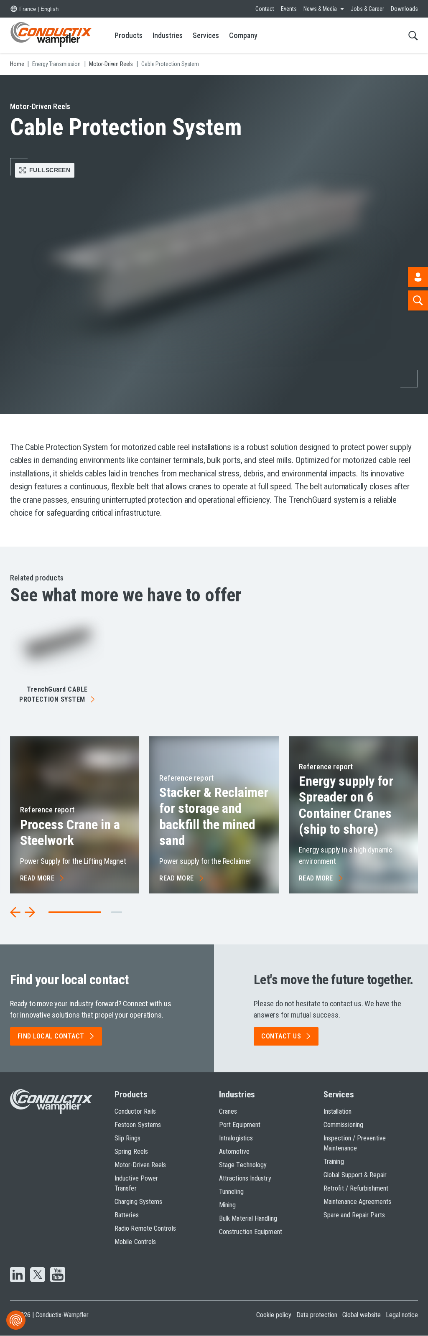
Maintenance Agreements (357, 1202)
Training (334, 1162)
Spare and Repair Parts (354, 1215)
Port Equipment (239, 1125)
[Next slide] (29, 912)
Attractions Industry (245, 1178)
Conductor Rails (135, 1111)
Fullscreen (49, 170)
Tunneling (231, 1192)
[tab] (116, 912)
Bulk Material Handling (248, 1218)
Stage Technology (243, 1165)
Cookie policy (273, 1315)
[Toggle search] (413, 35)
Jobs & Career (367, 8)
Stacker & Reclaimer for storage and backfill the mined (213, 816)
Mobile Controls (135, 1242)
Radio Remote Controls (145, 1228)
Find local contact (51, 1036)
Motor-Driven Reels (140, 1165)
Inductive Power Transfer (136, 1183)
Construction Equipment (250, 1232)
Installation (338, 1111)
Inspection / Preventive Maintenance (355, 1143)
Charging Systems (138, 1202)
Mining (227, 1205)
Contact (264, 8)
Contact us (281, 1036)
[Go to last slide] (15, 912)
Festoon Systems (138, 1125)
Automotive (234, 1151)
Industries (168, 35)
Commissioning (343, 1125)
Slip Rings (127, 1138)
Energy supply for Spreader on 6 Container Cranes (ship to (346, 805)
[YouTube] (57, 1275)
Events (289, 8)
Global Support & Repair (355, 1175)
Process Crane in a (70, 832)
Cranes (228, 1111)
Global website (361, 1315)
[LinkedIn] (17, 1275)
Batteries (127, 1215)
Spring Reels (131, 1151)
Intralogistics (236, 1138)
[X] (37, 1275)
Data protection (316, 1315)
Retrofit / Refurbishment (356, 1188)
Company (243, 35)
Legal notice (402, 1315)
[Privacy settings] (15, 1320)
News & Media (320, 8)
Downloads (404, 8)
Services (206, 35)
